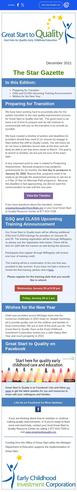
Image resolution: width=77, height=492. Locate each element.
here (51, 269)
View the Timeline (38, 195)
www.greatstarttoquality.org (40, 432)
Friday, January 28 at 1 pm (39, 298)
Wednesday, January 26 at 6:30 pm (38, 288)
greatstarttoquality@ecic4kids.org (24, 207)
